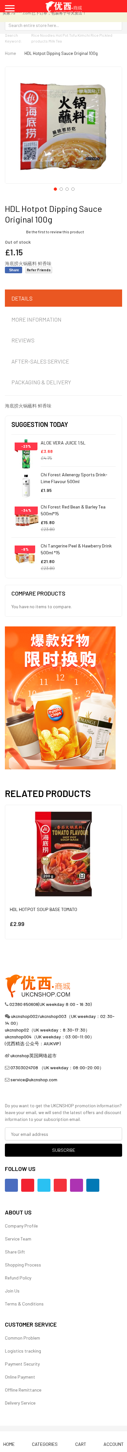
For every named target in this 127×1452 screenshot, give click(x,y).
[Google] (60, 1185)
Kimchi (84, 35)
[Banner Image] (60, 697)
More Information (36, 319)
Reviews (23, 340)
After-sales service (40, 361)
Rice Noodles (43, 35)
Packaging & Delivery (41, 382)
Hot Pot (62, 35)
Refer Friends (39, 270)
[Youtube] (27, 1185)
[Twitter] (43, 1185)
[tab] (63, 298)
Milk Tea (55, 41)
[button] (55, 188)
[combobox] (63, 25)
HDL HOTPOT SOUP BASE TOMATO (43, 909)
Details (22, 298)
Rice (95, 35)
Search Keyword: (13, 38)
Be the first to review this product (55, 231)
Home (10, 53)
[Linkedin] (92, 1185)
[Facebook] (11, 1185)
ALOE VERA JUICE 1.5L (63, 442)
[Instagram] (76, 1185)
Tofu (73, 35)
